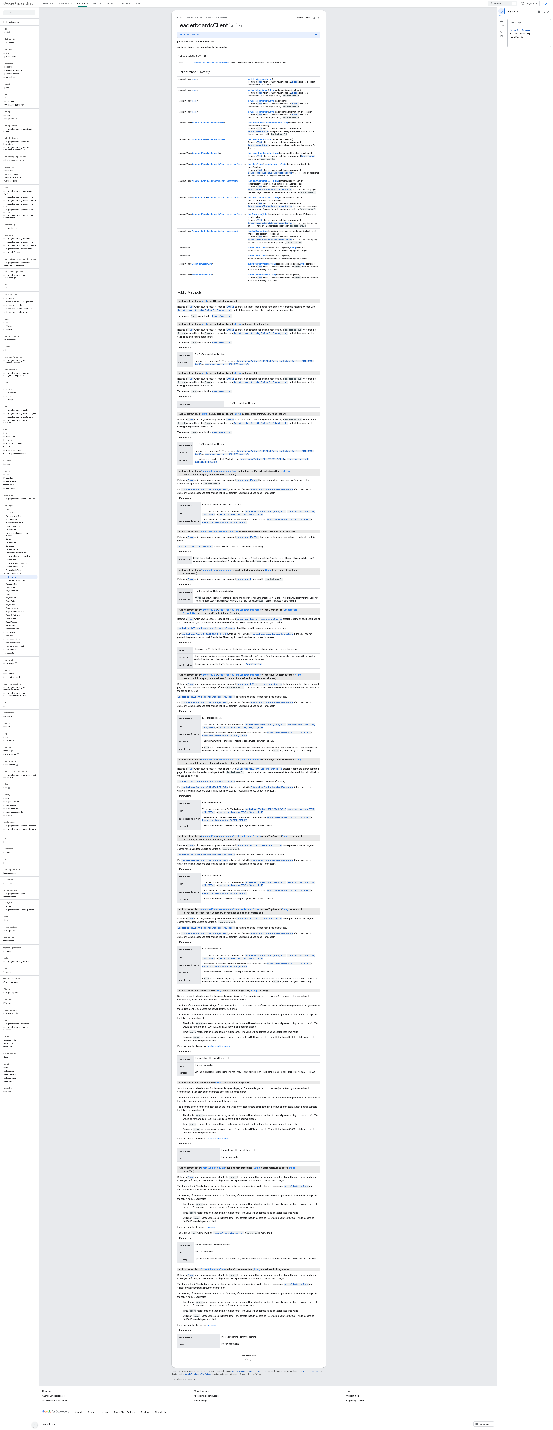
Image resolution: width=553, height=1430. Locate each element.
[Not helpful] (318, 18)
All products (160, 1412)
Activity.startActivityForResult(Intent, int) (204, 310)
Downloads (125, 3)
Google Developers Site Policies (197, 1374)
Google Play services (206, 18)
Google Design (200, 1400)
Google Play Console (355, 1400)
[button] (19, 42)
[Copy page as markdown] (240, 25)
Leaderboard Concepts (218, 1046)
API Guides (47, 3)
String (271, 90)
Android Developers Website (206, 1396)
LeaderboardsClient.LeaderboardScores (211, 63)
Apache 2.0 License (311, 1371)
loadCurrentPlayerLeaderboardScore (265, 123)
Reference (82, 3)
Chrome (91, 1412)
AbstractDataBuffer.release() (195, 546)
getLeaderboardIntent (258, 90)
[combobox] (502, 3)
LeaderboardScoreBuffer (275, 164)
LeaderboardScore (215, 123)
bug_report (539, 11)
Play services (24, 3)
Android (78, 1412)
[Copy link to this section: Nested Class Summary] (211, 56)
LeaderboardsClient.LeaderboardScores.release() (206, 628)
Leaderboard (213, 153)
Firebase (104, 1412)
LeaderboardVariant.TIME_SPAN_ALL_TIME (227, 364)
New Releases (65, 3)
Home (179, 18)
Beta (138, 3)
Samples (97, 3)
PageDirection (254, 664)
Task (259, 81)
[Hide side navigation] (35, 1425)
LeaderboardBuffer (216, 139)
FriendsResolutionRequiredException (272, 489)
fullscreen (544, 11)
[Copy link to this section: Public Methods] (205, 292)
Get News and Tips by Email (54, 1400)
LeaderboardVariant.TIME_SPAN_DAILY (257, 361)
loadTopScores (255, 214)
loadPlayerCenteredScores (260, 181)
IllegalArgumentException (228, 1233)
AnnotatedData (199, 123)
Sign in (546, 3)
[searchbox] (19, 12)
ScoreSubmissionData (202, 264)
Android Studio (352, 1396)
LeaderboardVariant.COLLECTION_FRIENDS (205, 489)
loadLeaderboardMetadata (260, 139)
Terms (45, 1424)
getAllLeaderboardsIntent (259, 79)
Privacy (54, 1424)
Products (190, 18)
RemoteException (221, 316)
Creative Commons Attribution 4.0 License (249, 1371)
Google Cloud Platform (124, 1412)
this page (211, 1227)
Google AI (145, 1412)
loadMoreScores (255, 164)
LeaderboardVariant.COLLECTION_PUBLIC (262, 459)
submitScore (254, 248)
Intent (194, 79)
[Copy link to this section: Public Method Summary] (212, 72)
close (548, 11)
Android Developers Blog (53, 1396)
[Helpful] (313, 18)
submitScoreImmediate (259, 264)
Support (110, 3)
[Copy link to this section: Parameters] (194, 347)
